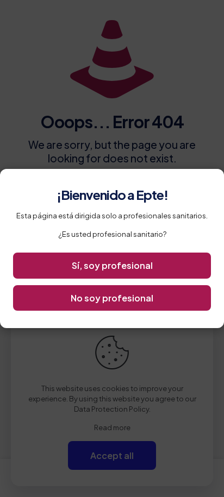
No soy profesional (112, 298)
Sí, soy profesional (112, 265)
